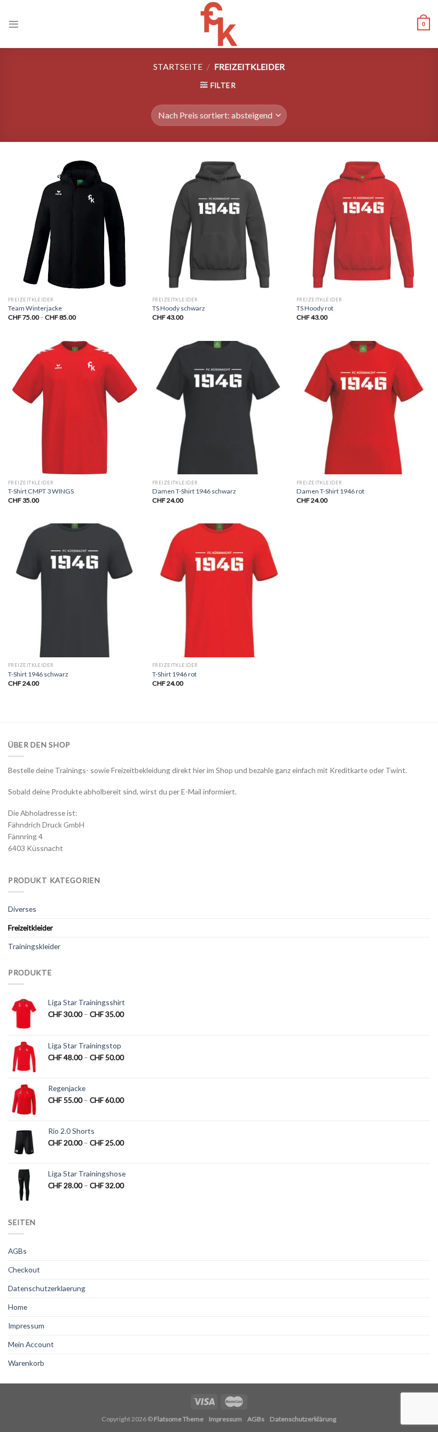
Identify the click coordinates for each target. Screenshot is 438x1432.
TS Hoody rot (314, 308)
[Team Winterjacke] (75, 224)
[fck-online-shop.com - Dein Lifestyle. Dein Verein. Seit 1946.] (219, 24)
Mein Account (31, 1344)
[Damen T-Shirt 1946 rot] (363, 407)
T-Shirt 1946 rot (174, 674)
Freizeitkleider (30, 927)
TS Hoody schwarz (178, 308)
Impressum (26, 1325)
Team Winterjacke (35, 308)
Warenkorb (26, 1362)
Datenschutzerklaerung (46, 1288)
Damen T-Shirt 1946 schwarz (194, 491)
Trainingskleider (34, 946)
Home (17, 1306)
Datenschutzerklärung (303, 1419)
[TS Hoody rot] (363, 224)
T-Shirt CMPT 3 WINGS (41, 491)
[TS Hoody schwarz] (219, 224)
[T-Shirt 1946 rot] (219, 590)
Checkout (24, 1269)
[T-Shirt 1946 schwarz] (75, 590)
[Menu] (13, 24)
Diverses (22, 908)
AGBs (17, 1250)
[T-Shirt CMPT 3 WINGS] (75, 407)
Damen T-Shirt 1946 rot (330, 491)
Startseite (177, 66)
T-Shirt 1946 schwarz (38, 674)
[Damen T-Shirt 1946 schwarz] (219, 407)
